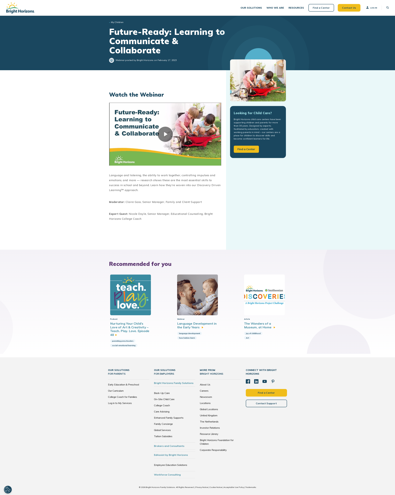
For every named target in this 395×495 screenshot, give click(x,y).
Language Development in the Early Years (197, 325)
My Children (117, 22)
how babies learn (187, 338)
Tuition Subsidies (163, 436)
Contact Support (266, 403)
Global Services (162, 430)
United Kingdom (208, 415)
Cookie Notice (216, 487)
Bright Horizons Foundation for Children (217, 442)
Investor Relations (210, 427)
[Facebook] (248, 381)
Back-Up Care (162, 393)
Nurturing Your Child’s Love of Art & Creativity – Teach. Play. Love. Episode (129, 329)
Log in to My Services (120, 403)
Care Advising (161, 411)
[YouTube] (264, 381)
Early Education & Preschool (123, 384)
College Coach (162, 405)
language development (189, 333)
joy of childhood (253, 333)
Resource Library (209, 433)
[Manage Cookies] (8, 489)
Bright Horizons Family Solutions (173, 383)
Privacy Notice (201, 487)
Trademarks (250, 487)
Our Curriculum (116, 390)
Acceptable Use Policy (234, 487)
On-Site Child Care (164, 399)
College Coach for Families (122, 396)
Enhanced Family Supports (168, 417)
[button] (251, 7)
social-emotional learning (123, 345)
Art (247, 338)
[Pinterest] (273, 381)
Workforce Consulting (167, 474)
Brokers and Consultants (169, 445)
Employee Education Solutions (170, 464)
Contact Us (349, 7)
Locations (205, 403)
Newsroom (206, 396)
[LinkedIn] (256, 381)
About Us (205, 384)
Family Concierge (163, 423)
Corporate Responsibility (213, 449)
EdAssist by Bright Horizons (171, 454)
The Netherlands (209, 421)
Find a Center (321, 7)
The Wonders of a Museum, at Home (258, 325)
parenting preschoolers (122, 341)
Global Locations (209, 409)
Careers (204, 390)
